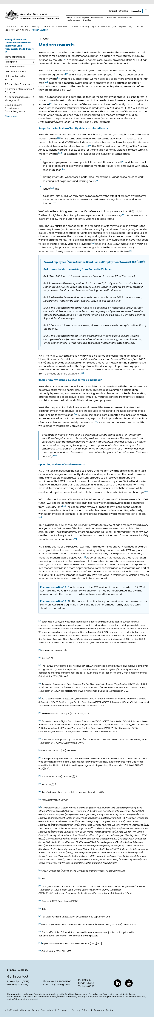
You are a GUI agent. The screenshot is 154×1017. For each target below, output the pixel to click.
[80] (46, 82)
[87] (97, 180)
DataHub (87, 20)
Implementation (74, 20)
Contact (112, 11)
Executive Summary (15, 71)
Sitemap (62, 1010)
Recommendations (15, 67)
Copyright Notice (103, 1010)
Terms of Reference (15, 57)
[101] (84, 557)
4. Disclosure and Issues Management (17, 98)
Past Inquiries (97, 18)
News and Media (125, 18)
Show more (11, 116)
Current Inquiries (81, 18)
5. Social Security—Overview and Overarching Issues (15, 108)
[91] (93, 243)
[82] (59, 138)
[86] (64, 169)
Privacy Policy (80, 1010)
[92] (130, 251)
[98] (64, 506)
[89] (54, 203)
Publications (110, 18)
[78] (114, 74)
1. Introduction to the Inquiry (15, 78)
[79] (58, 78)
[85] (123, 161)
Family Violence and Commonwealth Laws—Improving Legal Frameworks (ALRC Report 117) (19, 46)
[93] (82, 373)
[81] (50, 104)
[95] (96, 422)
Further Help (123, 11)
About (69, 18)
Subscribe (136, 11)
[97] (146, 491)
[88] (52, 188)
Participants (11, 62)
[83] (90, 146)
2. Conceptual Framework (18, 84)
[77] (66, 74)
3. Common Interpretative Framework (18, 90)
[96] (55, 455)
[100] (75, 539)
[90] (122, 215)
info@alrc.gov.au (60, 984)
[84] (60, 153)
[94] (76, 414)
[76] (64, 59)
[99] (40, 517)
